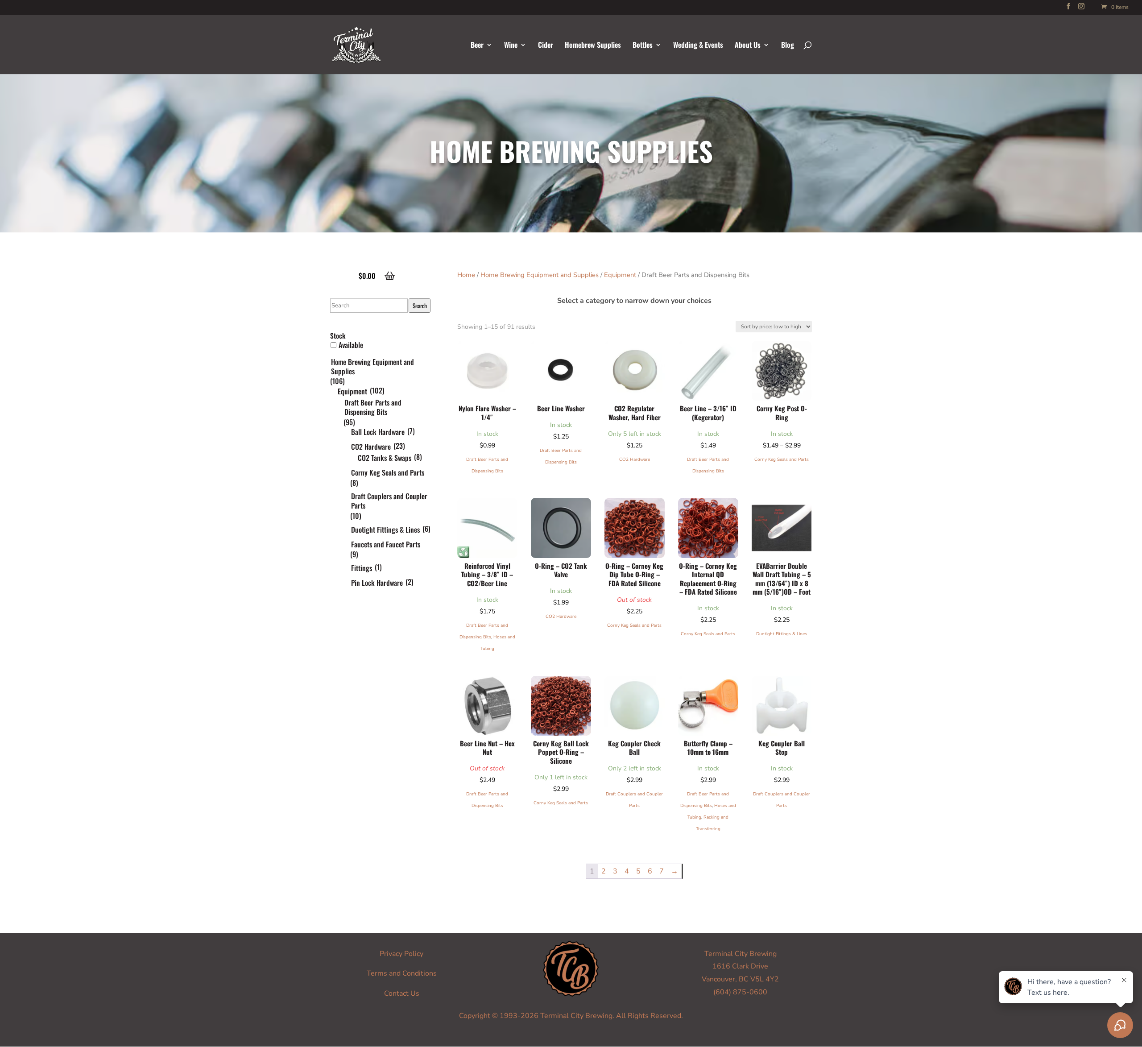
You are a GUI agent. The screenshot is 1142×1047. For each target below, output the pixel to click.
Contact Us (401, 993)
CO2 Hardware (634, 459)
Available (351, 344)
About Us (748, 45)
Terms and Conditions (402, 973)
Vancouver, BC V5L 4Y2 (740, 979)
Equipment (620, 274)
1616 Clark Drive (740, 966)
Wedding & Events (698, 45)
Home (466, 274)
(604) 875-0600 (740, 992)
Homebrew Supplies (593, 45)
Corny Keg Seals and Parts (781, 459)
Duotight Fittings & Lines (781, 634)
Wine (510, 45)
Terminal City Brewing (740, 954)
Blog (787, 45)
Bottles (643, 45)
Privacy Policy (401, 954)
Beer (477, 45)
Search (420, 305)
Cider (545, 45)
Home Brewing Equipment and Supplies (539, 274)
